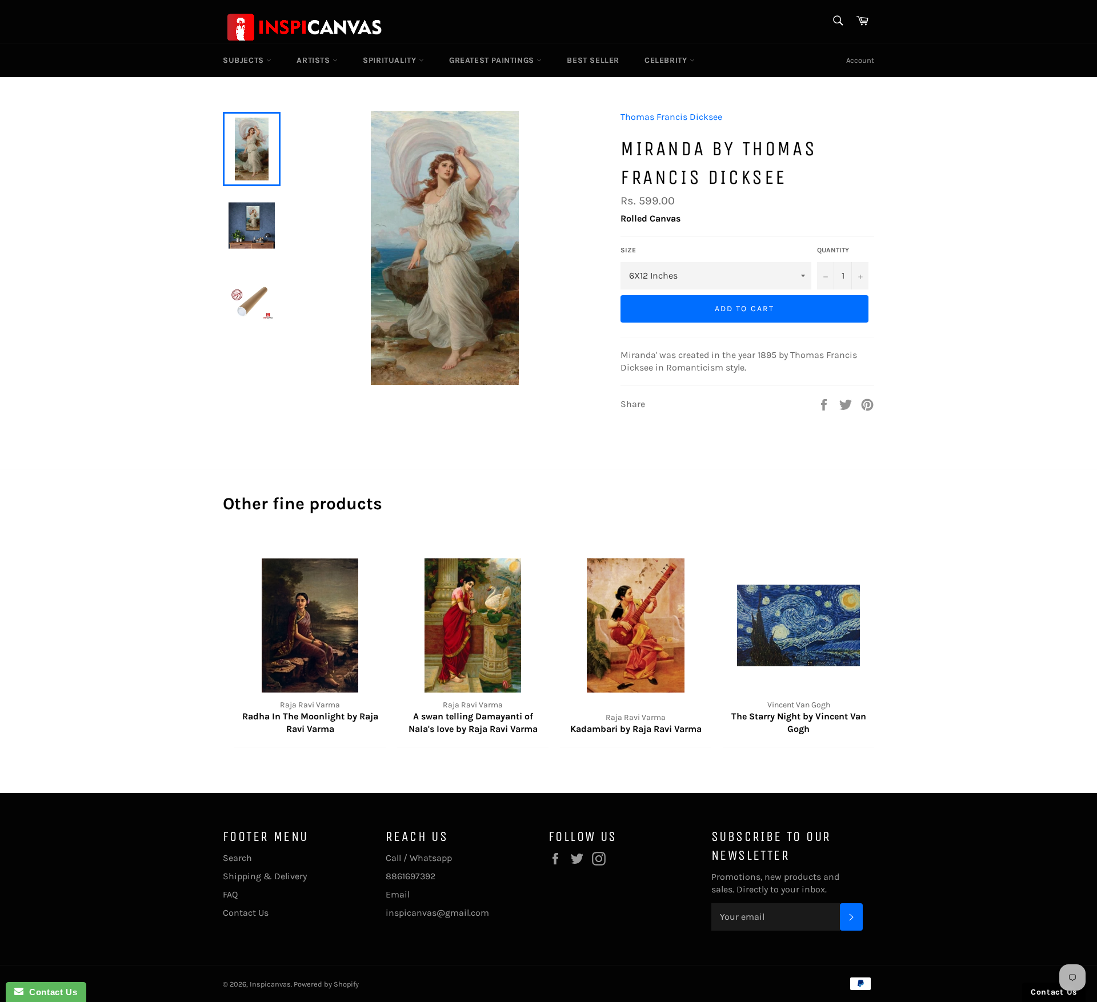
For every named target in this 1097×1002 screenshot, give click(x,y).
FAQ (230, 894)
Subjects (244, 60)
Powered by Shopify (326, 984)
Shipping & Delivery (265, 876)
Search (237, 857)
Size (628, 250)
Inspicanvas (270, 984)
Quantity (833, 250)
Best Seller (593, 60)
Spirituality (391, 60)
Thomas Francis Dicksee (671, 116)
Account (860, 60)
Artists (315, 60)
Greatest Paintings (493, 60)
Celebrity (667, 60)
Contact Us (246, 912)
